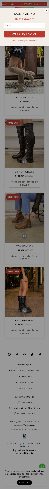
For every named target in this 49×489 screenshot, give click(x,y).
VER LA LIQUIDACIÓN (24, 34)
